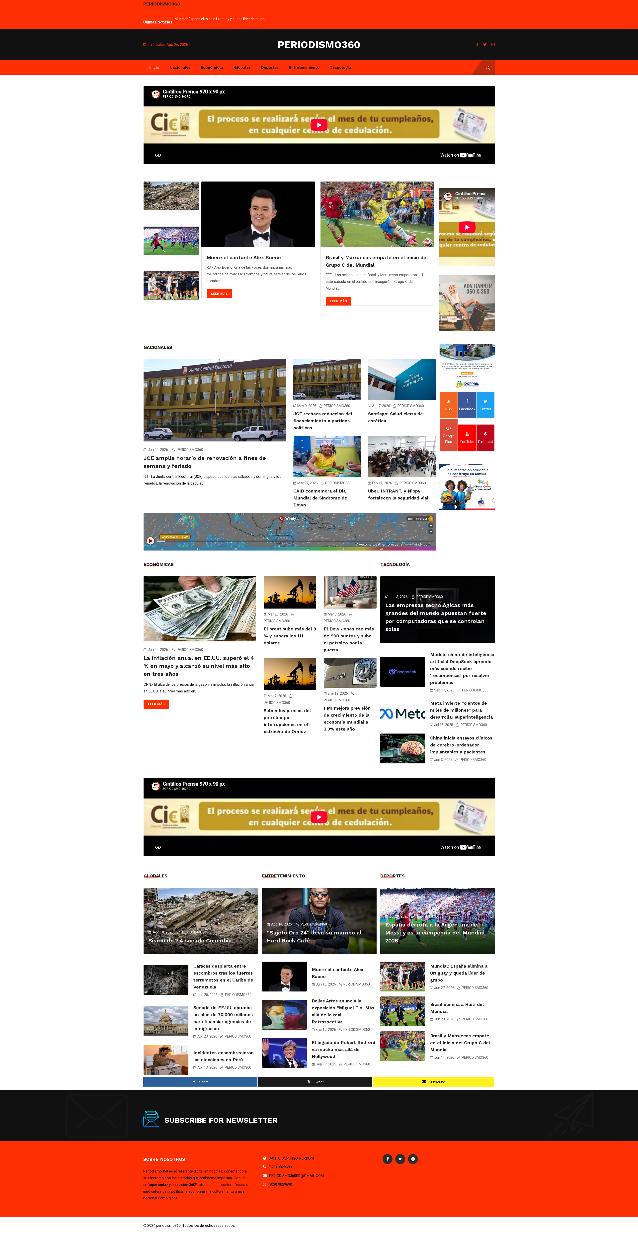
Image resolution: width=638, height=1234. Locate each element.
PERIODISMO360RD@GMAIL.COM (296, 1175)
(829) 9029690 (280, 1167)
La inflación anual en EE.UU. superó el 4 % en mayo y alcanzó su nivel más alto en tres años (199, 666)
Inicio (154, 67)
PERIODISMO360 (319, 45)
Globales (242, 67)
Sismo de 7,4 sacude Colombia (190, 940)
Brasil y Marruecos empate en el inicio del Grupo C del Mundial (460, 1042)
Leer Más (219, 294)
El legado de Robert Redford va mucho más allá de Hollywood (343, 1049)
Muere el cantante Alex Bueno (244, 257)
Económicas (212, 67)
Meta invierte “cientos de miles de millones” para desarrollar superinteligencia (461, 710)
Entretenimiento (304, 67)
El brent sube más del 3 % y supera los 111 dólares (290, 635)
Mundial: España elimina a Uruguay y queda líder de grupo (458, 973)
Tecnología (340, 67)
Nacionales (180, 67)
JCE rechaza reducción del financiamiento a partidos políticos (322, 420)
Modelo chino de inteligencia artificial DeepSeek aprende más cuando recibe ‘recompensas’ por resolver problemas (462, 668)
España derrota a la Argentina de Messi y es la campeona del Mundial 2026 (435, 933)
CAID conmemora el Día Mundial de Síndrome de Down (320, 497)
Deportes (270, 67)
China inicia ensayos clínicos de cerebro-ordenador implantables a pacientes (461, 744)
